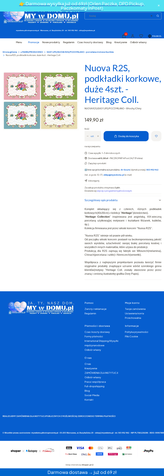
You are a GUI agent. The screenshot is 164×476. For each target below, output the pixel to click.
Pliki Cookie (131, 336)
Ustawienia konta (134, 313)
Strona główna (10, 52)
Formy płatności (94, 336)
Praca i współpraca (95, 381)
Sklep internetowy (78, 465)
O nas (88, 363)
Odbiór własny (93, 349)
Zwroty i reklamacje (96, 308)
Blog (87, 390)
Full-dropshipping (94, 386)
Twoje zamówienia (135, 308)
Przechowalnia (133, 317)
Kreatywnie (91, 368)
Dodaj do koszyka (128, 136)
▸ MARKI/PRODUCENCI (32, 52)
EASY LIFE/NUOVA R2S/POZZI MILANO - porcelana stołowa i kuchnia (80, 52)
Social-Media (92, 395)
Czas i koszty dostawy (97, 331)
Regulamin (90, 313)
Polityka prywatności (136, 331)
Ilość (87, 129)
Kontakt (89, 399)
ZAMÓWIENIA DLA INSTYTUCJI (101, 372)
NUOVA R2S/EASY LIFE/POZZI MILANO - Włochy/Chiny (113, 108)
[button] (158, 16)
